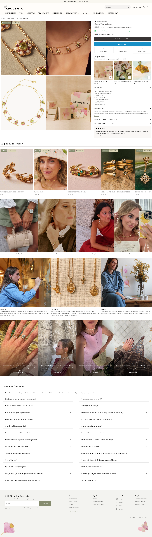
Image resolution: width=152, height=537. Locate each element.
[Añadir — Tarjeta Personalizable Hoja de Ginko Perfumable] (149, 77)
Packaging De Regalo (100, 81)
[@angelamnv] (95, 225)
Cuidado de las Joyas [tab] (72, 393)
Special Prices (98, 13)
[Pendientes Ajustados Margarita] (16, 169)
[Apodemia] (13, 7)
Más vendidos (10, 13)
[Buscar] (128, 7)
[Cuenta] (143, 7)
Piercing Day (113, 13)
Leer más (96, 116)
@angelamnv (95, 253)
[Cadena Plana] (50, 169)
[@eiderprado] (19, 225)
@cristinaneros (57, 253)
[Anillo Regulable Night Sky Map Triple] (118, 169)
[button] (23, 48)
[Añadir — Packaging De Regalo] (110, 77)
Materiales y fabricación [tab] (56, 393)
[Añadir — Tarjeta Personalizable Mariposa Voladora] (129, 77)
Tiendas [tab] (95, 393)
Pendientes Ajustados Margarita (12, 192)
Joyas (21, 13)
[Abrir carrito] (147, 7)
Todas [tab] (5, 393)
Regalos (86, 13)
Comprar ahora (122, 44)
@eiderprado (19, 253)
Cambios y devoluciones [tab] (23, 393)
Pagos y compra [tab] (85, 393)
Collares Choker (10, 18)
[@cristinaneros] (57, 225)
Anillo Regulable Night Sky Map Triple (115, 192)
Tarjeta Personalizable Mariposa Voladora (123, 81)
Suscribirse (45, 503)
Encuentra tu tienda (75, 511)
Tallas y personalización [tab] (40, 393)
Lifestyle (31, 13)
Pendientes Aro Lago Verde (77, 192)
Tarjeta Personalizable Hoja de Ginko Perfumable (142, 81)
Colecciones (57, 13)
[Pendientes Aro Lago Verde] (84, 169)
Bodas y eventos (72, 13)
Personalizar (43, 13)
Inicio (2, 18)
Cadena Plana (39, 192)
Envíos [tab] (11, 393)
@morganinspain (133, 253)
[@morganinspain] (133, 225)
